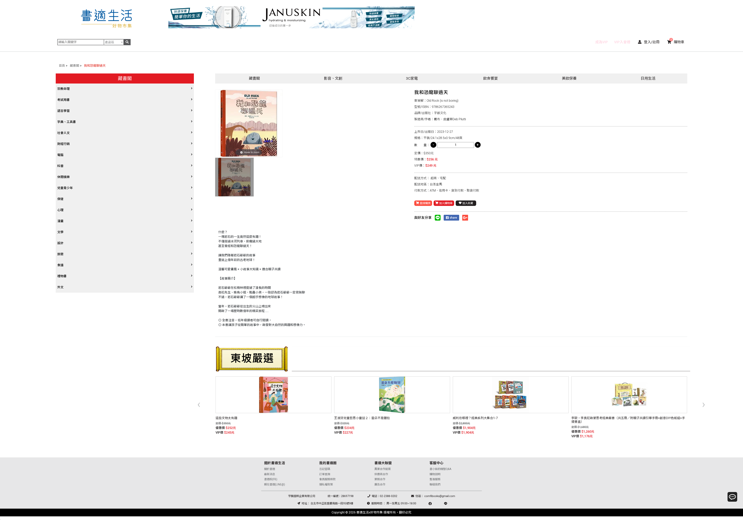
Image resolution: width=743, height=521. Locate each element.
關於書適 (269, 469)
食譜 (60, 265)
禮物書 (62, 276)
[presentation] (198, 404)
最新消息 (269, 474)
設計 (60, 243)
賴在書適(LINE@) (274, 484)
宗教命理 (63, 89)
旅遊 (60, 254)
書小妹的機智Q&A (440, 469)
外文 (60, 287)
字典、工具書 (66, 122)
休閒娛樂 (63, 177)
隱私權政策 (326, 484)
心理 (60, 210)
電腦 (60, 155)
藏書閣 (74, 65)
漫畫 (60, 221)
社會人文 (63, 133)
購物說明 (435, 474)
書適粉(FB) (270, 479)
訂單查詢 (324, 474)
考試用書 (63, 100)
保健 (60, 199)
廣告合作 (379, 484)
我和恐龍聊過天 (95, 65)
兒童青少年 (65, 188)
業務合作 (379, 479)
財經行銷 (63, 144)
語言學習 (63, 111)
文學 (60, 232)
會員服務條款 (327, 479)
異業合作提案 (382, 469)
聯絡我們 (435, 484)
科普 (60, 166)
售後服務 (435, 479)
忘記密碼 (324, 469)
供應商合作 (381, 474)
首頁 (62, 65)
